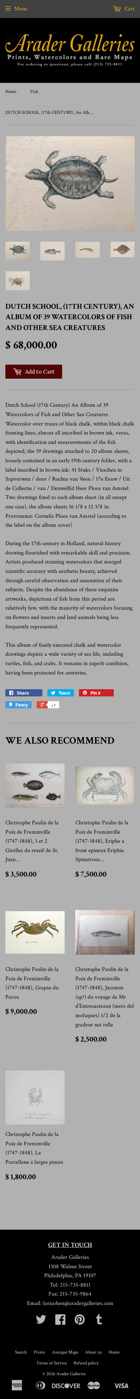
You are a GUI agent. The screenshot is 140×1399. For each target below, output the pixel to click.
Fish (34, 92)
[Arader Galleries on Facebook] (60, 1322)
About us (93, 1352)
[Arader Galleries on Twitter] (41, 1322)
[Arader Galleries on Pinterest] (79, 1322)
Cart (129, 9)
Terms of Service (51, 1363)
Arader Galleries (71, 1374)
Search (21, 1352)
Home (10, 92)
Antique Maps (65, 1352)
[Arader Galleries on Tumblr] (99, 1322)
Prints (39, 1352)
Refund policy (86, 1363)
